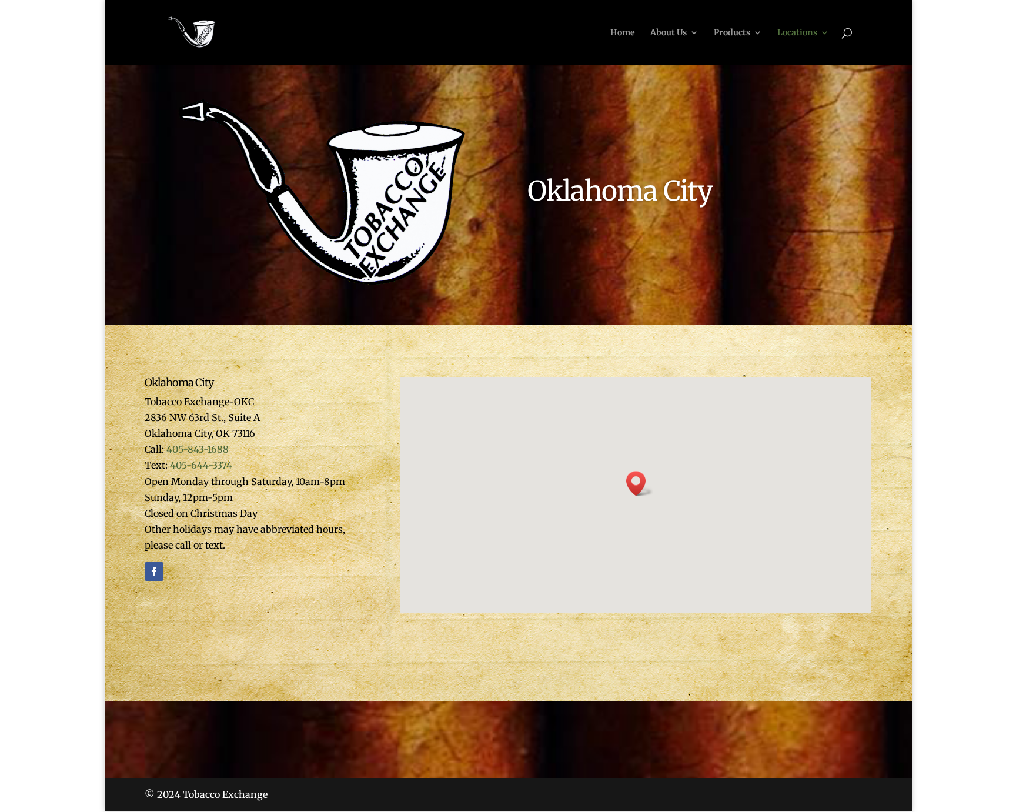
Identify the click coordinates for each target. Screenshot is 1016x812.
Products (732, 33)
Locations (797, 33)
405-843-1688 (197, 449)
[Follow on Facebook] (154, 571)
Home (622, 33)
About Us (668, 33)
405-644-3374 (201, 465)
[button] (639, 483)
